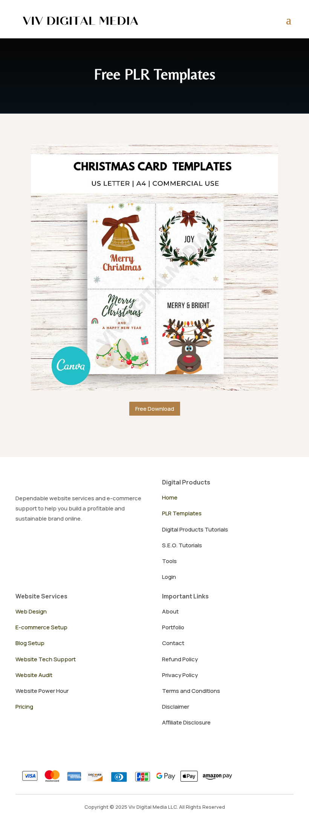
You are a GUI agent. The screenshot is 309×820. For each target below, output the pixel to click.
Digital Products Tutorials (195, 529)
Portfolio (173, 627)
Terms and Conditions (191, 691)
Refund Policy (180, 659)
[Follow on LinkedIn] (69, 542)
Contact (173, 643)
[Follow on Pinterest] (53, 542)
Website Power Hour (42, 691)
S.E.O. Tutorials (182, 545)
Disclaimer (175, 707)
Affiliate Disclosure (186, 722)
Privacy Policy (180, 675)
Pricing (24, 707)
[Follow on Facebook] (86, 542)
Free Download (154, 409)
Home (169, 497)
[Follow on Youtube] (20, 542)
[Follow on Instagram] (36, 542)
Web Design (31, 611)
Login (169, 577)
